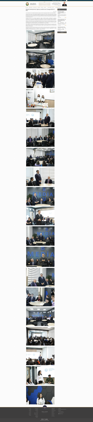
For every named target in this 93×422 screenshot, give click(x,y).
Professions (36, 415)
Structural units (35, 7)
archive (62, 32)
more (65, 17)
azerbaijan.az (53, 409)
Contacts (61, 0)
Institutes (45, 7)
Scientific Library (49, 7)
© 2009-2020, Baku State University (44, 420)
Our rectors (36, 410)
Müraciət (58, 0)
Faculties (42, 7)
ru (65, 0)
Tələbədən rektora (54, 0)
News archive (36, 408)
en (66, 0)
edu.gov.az (53, 412)
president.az (53, 411)
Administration (30, 7)
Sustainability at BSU (57, 7)
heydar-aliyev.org (53, 410)
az (64, 0)
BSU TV (53, 7)
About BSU (27, 7)
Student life (38, 7)
